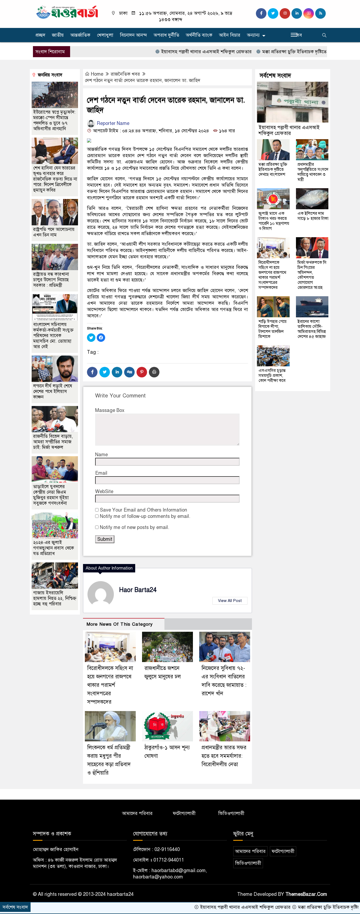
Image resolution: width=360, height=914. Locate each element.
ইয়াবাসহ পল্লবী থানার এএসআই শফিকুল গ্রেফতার (182, 52)
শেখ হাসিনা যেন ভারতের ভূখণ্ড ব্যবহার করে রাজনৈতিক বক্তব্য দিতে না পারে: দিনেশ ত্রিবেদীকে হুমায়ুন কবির (55, 179)
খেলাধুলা (105, 35)
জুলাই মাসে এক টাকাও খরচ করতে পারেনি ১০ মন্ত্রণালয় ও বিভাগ (274, 221)
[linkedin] (296, 13)
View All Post (230, 600)
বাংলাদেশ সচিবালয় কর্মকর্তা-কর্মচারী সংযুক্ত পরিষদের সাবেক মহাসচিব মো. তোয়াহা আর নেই (53, 335)
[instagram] (285, 13)
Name (101, 455)
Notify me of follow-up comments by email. (145, 516)
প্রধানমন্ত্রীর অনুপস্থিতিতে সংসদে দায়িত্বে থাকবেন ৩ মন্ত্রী (313, 172)
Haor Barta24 (138, 590)
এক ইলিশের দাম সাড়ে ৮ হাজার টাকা (313, 216)
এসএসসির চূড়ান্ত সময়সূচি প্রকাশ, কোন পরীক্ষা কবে (272, 375)
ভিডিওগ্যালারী (231, 813)
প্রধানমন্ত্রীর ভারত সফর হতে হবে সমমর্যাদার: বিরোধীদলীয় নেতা (224, 756)
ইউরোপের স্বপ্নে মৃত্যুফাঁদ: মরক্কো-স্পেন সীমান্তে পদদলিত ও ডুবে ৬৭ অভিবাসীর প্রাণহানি (54, 120)
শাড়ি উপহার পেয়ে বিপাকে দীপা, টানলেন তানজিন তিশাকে (272, 329)
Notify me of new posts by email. (134, 527)
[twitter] (273, 13)
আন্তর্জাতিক (80, 35)
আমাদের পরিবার (137, 813)
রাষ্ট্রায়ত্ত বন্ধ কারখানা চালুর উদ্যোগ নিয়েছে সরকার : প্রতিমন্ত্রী (51, 279)
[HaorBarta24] (67, 11)
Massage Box (109, 410)
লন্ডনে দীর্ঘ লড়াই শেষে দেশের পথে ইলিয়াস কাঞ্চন (52, 391)
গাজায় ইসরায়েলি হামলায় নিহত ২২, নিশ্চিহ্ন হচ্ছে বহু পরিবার (54, 598)
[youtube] (308, 13)
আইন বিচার (229, 35)
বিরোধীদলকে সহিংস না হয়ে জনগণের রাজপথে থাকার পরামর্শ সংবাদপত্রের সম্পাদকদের (110, 685)
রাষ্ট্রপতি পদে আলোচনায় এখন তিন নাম (54, 232)
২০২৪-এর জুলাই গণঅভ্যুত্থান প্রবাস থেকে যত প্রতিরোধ (53, 548)
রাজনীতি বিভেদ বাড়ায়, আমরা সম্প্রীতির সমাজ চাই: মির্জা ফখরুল (53, 442)
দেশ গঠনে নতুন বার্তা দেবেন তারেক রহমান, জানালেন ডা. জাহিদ (142, 80)
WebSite (104, 491)
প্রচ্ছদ (40, 35)
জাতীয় (58, 35)
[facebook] (261, 13)
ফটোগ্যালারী (184, 813)
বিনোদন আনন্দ (133, 35)
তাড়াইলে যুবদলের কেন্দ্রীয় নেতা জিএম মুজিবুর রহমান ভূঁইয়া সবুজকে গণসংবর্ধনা (51, 495)
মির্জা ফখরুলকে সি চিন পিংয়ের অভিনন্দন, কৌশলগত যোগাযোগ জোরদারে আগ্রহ (312, 275)
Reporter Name (112, 123)
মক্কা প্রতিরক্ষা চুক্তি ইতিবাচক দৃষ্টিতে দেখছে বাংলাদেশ (285, 52)
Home (97, 74)
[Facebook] (92, 372)
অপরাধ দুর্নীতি (166, 35)
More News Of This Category (119, 624)
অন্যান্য (253, 35)
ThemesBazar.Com (306, 894)
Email (101, 473)
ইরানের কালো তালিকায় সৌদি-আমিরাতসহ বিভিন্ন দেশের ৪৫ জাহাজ (312, 329)
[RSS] (320, 13)
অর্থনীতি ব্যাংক (199, 35)
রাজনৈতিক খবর (125, 74)
